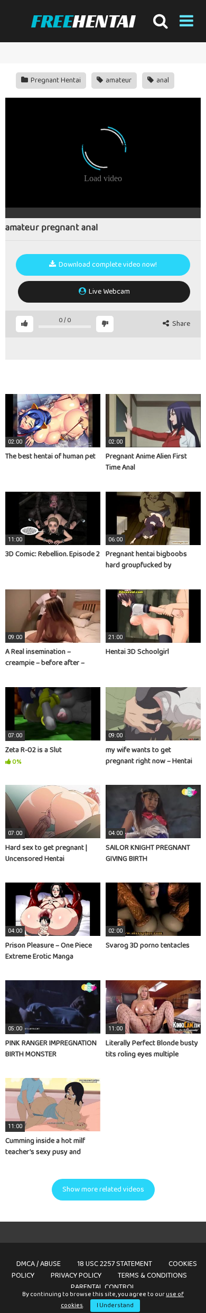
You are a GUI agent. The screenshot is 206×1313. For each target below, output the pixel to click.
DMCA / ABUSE (38, 1264)
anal (162, 80)
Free (83, 20)
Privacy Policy (76, 1275)
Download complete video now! (107, 264)
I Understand (115, 1305)
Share (180, 324)
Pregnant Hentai (55, 80)
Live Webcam (108, 291)
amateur (118, 80)
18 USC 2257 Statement (114, 1264)
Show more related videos (103, 1189)
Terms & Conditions (152, 1275)
